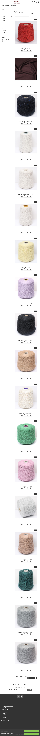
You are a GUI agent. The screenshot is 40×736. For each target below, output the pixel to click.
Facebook (18, 696)
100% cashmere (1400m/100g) (25, 158)
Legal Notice (5, 705)
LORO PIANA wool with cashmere (25, 85)
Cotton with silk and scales (25, 596)
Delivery (4, 703)
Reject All (31, 733)
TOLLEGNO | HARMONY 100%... (25, 377)
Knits (10, 5)
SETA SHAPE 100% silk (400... (25, 413)
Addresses (5, 716)
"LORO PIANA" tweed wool (25, 121)
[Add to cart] (22, 50)
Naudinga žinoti (14, 5)
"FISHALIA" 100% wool (25, 267)
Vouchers (4, 717)
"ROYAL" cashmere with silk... (25, 486)
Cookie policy (3, 733)
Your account (5, 709)
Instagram (22, 696)
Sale (8, 5)
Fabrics (3, 5)
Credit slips (5, 714)
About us (4, 707)
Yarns (6, 5)
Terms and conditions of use (8, 706)
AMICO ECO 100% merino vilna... (25, 340)
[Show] (24, 50)
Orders (4, 713)
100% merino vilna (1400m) (25, 304)
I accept (31, 731)
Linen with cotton (25, 48)
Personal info (5, 712)
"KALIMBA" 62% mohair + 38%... (25, 632)
